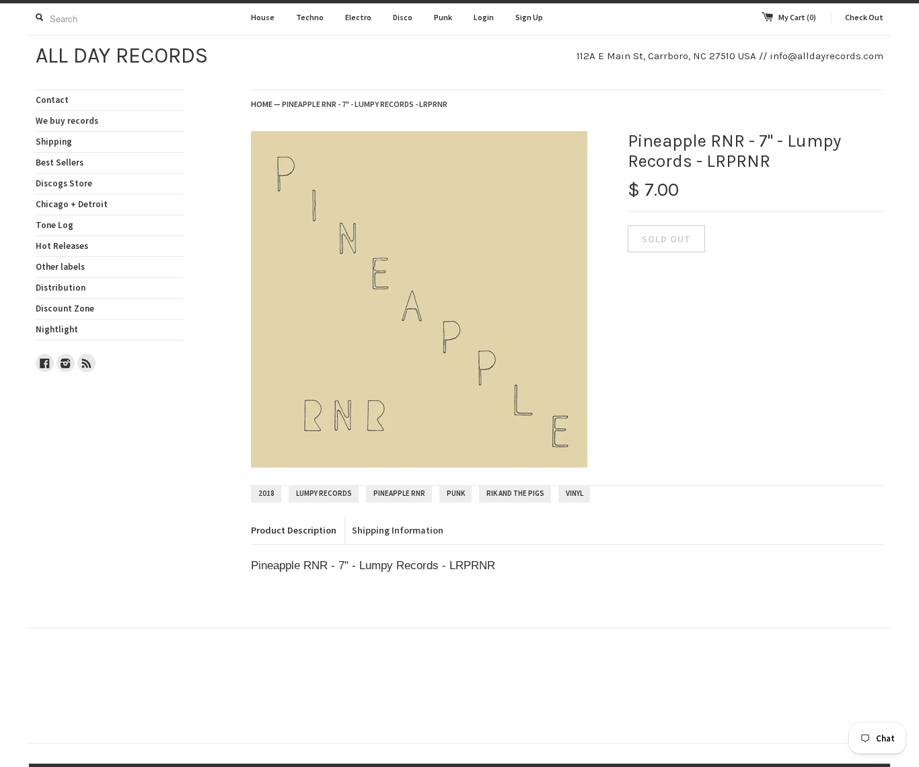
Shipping (54, 141)
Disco (402, 17)
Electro (358, 17)
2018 (266, 493)
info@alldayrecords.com (826, 56)
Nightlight (57, 329)
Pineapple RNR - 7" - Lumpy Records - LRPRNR (364, 104)
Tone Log (54, 225)
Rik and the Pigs (515, 493)
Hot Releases (62, 246)
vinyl (574, 493)
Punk (443, 17)
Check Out (864, 17)
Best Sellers (59, 162)
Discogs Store (64, 183)
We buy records (67, 120)
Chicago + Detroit (72, 204)
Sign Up (529, 17)
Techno (310, 17)
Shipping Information (397, 530)
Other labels (60, 266)
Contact (52, 100)
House (262, 17)
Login (484, 17)
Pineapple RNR (399, 493)
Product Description (293, 530)
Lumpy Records (324, 493)
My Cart (797, 17)
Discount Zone (65, 308)
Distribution (60, 287)
